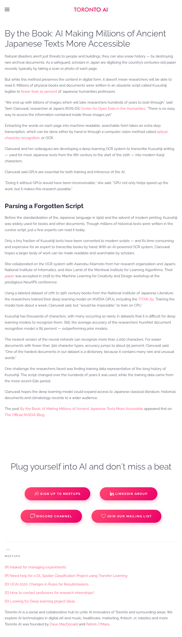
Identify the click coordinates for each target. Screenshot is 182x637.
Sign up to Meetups (60, 494)
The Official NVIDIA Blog (24, 415)
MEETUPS (12, 556)
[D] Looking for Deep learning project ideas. (40, 601)
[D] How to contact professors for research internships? (49, 593)
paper (9, 276)
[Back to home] (91, 9)
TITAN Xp (146, 299)
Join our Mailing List (129, 516)
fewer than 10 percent (39, 91)
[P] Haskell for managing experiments (35, 567)
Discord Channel (54, 516)
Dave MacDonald (64, 624)
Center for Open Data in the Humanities (113, 108)
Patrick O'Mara (97, 624)
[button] (7, 9)
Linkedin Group (131, 494)
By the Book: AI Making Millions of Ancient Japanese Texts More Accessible (81, 409)
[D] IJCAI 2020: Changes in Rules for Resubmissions (46, 584)
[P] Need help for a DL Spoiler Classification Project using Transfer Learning (66, 576)
